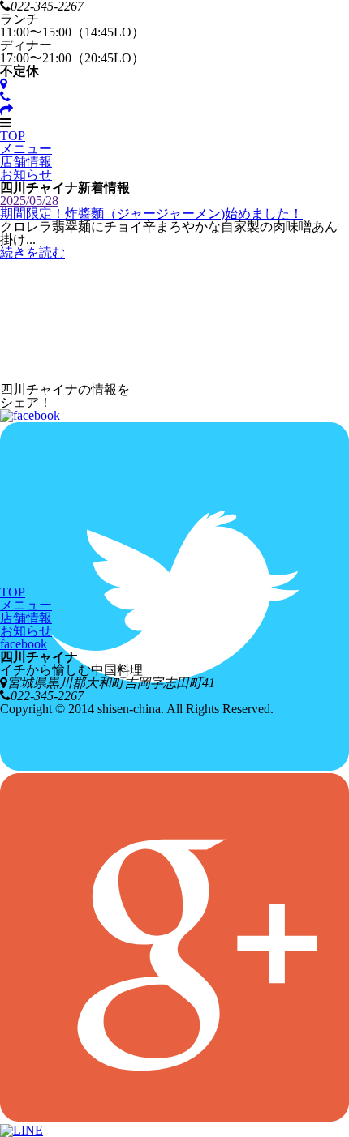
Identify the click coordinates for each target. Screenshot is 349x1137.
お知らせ (26, 175)
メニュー (26, 149)
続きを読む (32, 252)
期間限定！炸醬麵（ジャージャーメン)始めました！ (151, 213)
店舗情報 (26, 162)
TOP (12, 136)
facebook (23, 644)
